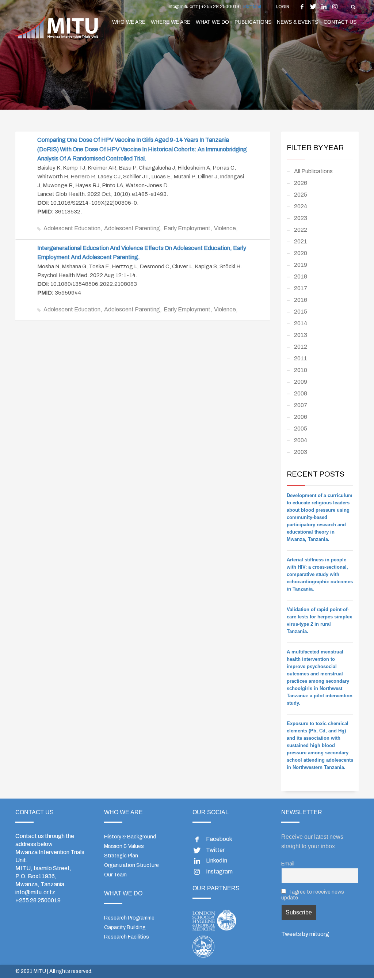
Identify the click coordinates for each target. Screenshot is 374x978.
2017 (301, 288)
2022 (300, 230)
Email (287, 864)
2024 (301, 206)
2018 (300, 276)
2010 (300, 370)
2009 (300, 382)
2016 (300, 300)
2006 (300, 417)
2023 (300, 218)
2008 (300, 393)
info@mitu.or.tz (35, 892)
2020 (300, 253)
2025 (300, 195)
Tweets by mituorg (305, 934)
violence (225, 228)
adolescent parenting (132, 228)
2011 (300, 358)
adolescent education (71, 228)
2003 (300, 452)
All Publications (313, 171)
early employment (187, 228)
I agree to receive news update (312, 895)
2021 (300, 241)
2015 (300, 311)
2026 (300, 183)
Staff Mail (252, 6)
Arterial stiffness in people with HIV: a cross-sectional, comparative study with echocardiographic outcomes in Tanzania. (320, 574)
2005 (300, 428)
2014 (301, 323)
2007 (301, 405)
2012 (300, 347)
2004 (301, 440)
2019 (300, 265)
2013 (300, 335)
